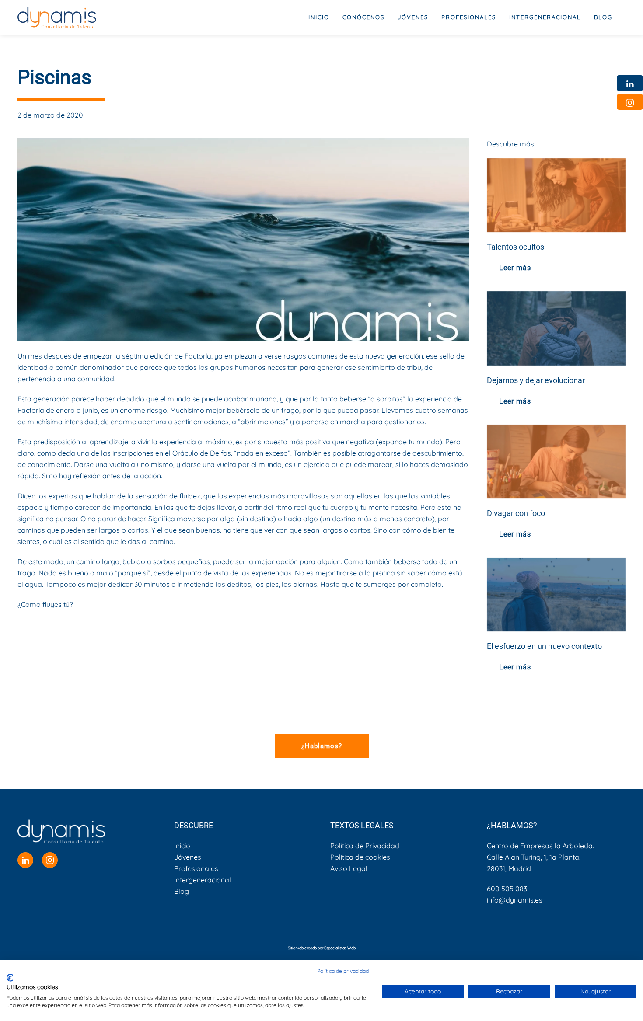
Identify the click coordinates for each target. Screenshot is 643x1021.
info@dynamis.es (514, 900)
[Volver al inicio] (56, 17)
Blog (603, 17)
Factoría (198, 356)
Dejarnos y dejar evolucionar (536, 380)
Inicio (318, 17)
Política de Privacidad (364, 845)
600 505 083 (507, 888)
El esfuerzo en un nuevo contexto (544, 646)
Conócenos (363, 17)
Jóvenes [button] (413, 17)
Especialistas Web (340, 947)
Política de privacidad (343, 971)
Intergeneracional (202, 879)
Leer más (515, 268)
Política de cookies (360, 857)
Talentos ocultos (515, 246)
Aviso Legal (348, 868)
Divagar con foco (516, 513)
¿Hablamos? (321, 746)
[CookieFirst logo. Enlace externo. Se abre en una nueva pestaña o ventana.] (10, 978)
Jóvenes (187, 857)
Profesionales (196, 868)
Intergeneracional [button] (545, 17)
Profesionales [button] (468, 17)
